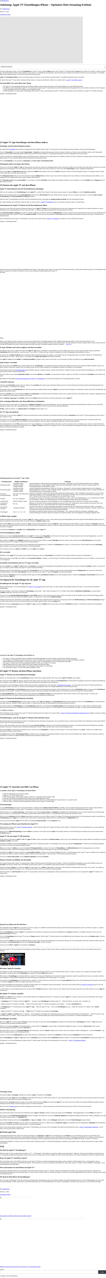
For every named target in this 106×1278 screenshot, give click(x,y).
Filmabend (12, 1106)
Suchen (2, 1269)
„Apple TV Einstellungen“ (47, 202)
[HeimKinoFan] (4, 0)
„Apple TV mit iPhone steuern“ (74, 80)
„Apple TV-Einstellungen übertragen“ (89, 1127)
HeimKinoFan (6, 9)
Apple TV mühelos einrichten (24, 827)
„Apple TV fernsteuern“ (52, 218)
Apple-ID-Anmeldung (87, 984)
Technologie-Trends (5, 14)
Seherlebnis (13, 149)
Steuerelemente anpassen (64, 685)
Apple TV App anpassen (35, 586)
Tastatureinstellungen (21, 370)
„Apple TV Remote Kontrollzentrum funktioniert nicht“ (75, 713)
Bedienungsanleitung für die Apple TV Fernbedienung (30, 378)
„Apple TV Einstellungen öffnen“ (77, 1040)
